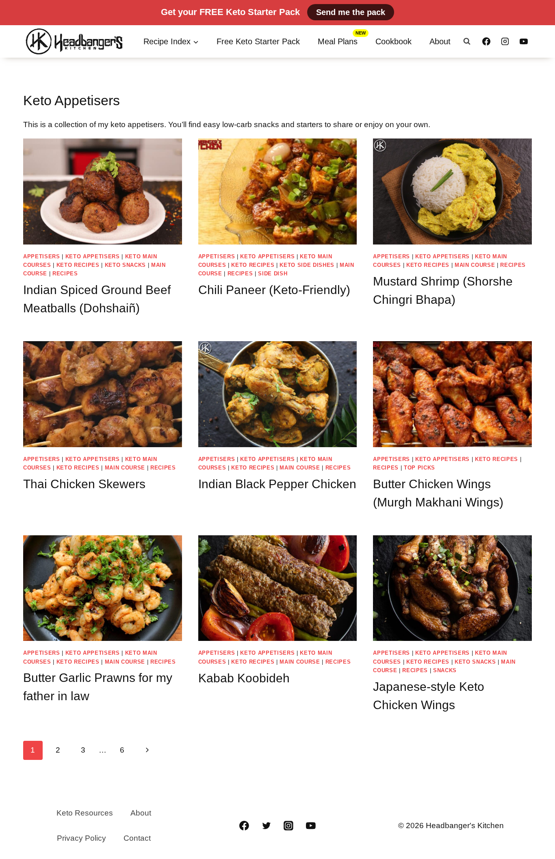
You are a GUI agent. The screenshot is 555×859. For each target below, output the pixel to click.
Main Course (475, 265)
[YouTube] (524, 41)
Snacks (445, 670)
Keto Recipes (78, 265)
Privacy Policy (81, 838)
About (440, 41)
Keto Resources (84, 813)
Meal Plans (338, 41)
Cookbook (393, 41)
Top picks (419, 468)
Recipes (65, 273)
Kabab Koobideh (244, 678)
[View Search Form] (467, 41)
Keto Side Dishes (307, 265)
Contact (137, 838)
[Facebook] (486, 41)
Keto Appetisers (92, 256)
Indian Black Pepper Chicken (277, 484)
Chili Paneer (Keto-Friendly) (274, 289)
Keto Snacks (125, 265)
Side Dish (272, 273)
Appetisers (41, 256)
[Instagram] (505, 41)
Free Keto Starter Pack (258, 41)
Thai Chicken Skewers (84, 484)
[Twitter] (266, 825)
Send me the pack (350, 12)
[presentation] (102, 191)
